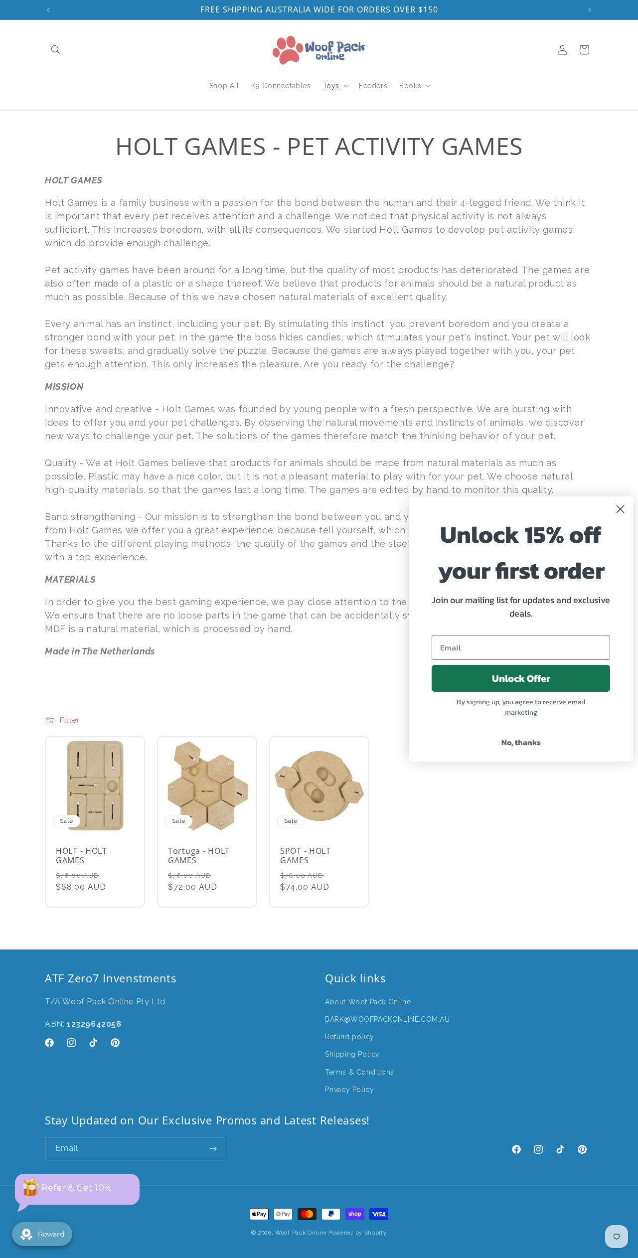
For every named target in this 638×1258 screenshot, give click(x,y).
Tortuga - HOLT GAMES (199, 856)
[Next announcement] (590, 9)
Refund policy (349, 1037)
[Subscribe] (213, 1148)
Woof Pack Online (300, 1233)
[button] (56, 50)
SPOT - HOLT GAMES (305, 856)
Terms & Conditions (359, 1072)
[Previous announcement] (48, 9)
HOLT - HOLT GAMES (81, 856)
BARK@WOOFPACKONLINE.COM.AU (387, 1019)
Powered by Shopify (357, 1233)
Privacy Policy (349, 1090)
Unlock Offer (521, 678)
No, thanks (521, 742)
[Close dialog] (620, 509)
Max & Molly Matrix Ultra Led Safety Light (270, 1250)
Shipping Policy (352, 1055)
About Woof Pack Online (368, 1002)
